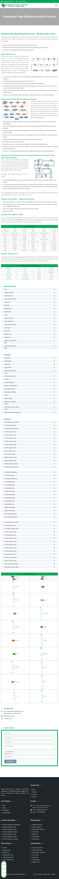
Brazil (51, 274)
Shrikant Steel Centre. (10, 874)
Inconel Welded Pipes (9, 501)
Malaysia (39, 274)
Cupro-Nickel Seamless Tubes (11, 567)
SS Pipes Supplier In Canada (10, 839)
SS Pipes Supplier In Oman (10, 829)
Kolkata (33, 229)
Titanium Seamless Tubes (10, 560)
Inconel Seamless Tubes (10, 551)
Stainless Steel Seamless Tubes (10, 347)
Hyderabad (24, 229)
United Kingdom (25, 278)
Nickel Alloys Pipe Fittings (10, 392)
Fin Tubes (6, 379)
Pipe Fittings (7, 357)
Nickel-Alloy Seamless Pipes (11, 463)
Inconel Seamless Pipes (10, 451)
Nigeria (8, 272)
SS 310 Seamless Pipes (10, 425)
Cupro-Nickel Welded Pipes (10, 517)
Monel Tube (7, 331)
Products (34, 794)
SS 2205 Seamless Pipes (10, 444)
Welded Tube (6, 852)
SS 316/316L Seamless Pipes (11, 428)
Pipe (4, 805)
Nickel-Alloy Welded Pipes (10, 513)
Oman (25, 268)
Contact (34, 796)
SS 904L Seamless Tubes (10, 541)
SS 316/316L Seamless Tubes (11, 528)
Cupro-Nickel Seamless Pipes (11, 467)
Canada (39, 272)
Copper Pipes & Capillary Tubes (10, 371)
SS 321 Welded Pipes (9, 485)
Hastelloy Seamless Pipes (10, 457)
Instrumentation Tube (8, 859)
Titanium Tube (7, 337)
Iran (39, 270)
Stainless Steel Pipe (9, 292)
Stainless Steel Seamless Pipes (10, 341)
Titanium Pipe (7, 311)
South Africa (25, 274)
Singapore (8, 276)
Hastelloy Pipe (7, 308)
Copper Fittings (7, 367)
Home (33, 789)
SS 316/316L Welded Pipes (10, 478)
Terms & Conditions (38, 874)
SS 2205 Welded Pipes (9, 494)
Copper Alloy (7, 364)
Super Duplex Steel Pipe (10, 299)
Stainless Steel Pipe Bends (10, 385)
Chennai (15, 229)
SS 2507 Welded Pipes (9, 497)
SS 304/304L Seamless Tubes (11, 522)
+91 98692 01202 (22, 1)
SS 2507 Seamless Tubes (10, 547)
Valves (5, 395)
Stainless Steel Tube (9, 318)
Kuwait (39, 268)
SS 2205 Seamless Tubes (10, 544)
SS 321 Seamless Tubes (10, 535)
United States (8, 274)
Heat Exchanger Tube (8, 857)
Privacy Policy (47, 874)
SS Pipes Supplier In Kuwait (10, 831)
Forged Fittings (7, 361)
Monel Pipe (7, 305)
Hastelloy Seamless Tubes (10, 557)
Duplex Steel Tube (8, 321)
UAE (25, 270)
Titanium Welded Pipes (9, 510)
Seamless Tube (7, 850)
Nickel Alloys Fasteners (9, 388)
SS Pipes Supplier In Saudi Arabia (11, 824)
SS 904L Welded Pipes (9, 491)
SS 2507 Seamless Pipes (10, 447)
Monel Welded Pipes (9, 504)
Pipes (5, 289)
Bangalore (5, 229)
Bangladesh (51, 272)
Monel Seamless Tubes (9, 554)
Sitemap (53, 874)
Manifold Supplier (8, 398)
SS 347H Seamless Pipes (10, 438)
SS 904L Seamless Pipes (10, 441)
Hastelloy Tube (7, 334)
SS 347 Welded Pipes (9, 488)
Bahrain (51, 268)
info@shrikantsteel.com (8, 1)
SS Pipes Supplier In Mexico (10, 836)
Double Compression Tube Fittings (12, 412)
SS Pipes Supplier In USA (9, 827)
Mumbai (44, 229)
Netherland (51, 270)
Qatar (8, 270)
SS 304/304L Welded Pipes (10, 472)
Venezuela (8, 278)
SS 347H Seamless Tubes (10, 538)
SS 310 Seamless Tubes (10, 525)
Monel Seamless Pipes (9, 454)
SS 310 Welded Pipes (9, 475)
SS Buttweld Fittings (9, 382)
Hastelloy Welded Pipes (9, 507)
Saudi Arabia (9, 268)
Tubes (5, 315)
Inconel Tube (7, 327)
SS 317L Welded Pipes (9, 481)
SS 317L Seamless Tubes (10, 531)
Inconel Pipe (7, 302)
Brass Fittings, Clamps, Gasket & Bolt (11, 408)
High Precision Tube (8, 855)
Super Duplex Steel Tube (10, 324)
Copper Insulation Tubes (10, 376)
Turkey (51, 276)
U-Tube (4, 847)
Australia (39, 276)
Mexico (25, 272)
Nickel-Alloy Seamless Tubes (11, 563)
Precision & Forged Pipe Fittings (10, 402)
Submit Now (10, 761)
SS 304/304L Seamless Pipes (11, 422)
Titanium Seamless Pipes (10, 460)
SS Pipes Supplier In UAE (9, 834)
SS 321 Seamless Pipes (10, 435)
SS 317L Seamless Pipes (10, 431)
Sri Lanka (25, 276)
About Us (34, 792)
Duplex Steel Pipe (8, 295)
